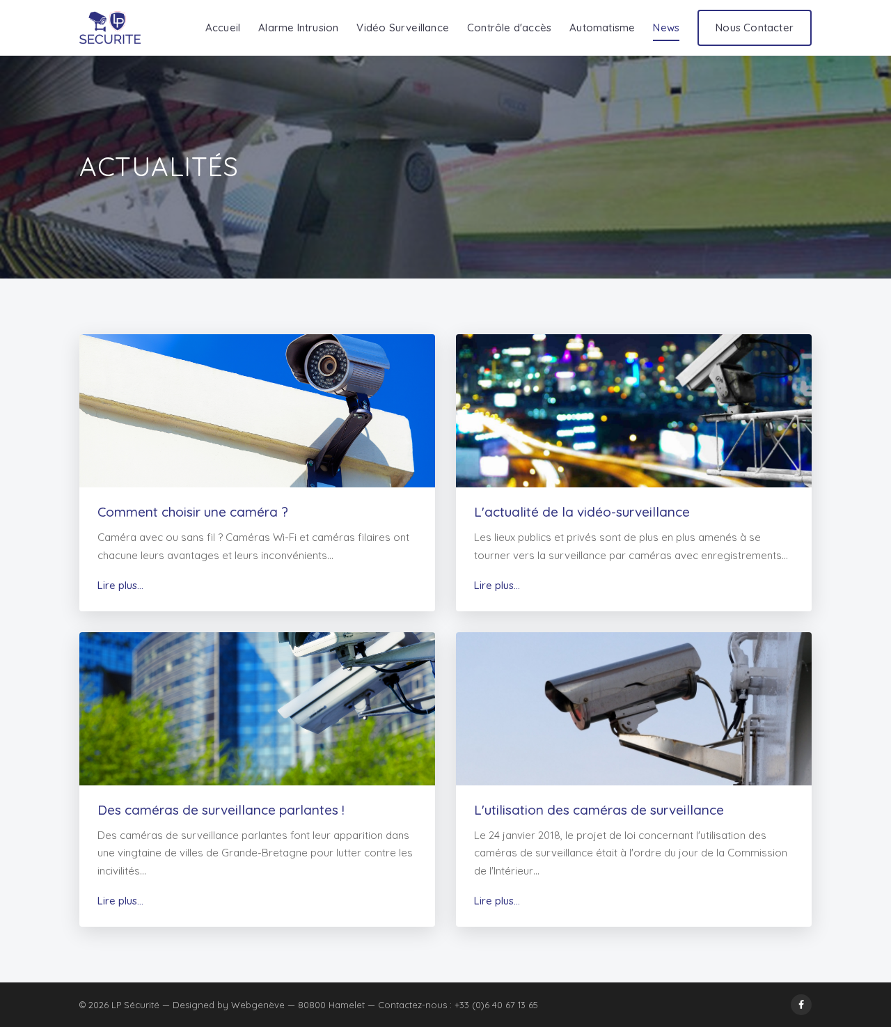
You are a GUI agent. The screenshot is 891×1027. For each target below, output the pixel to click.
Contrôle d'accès (509, 27)
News (666, 27)
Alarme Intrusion (298, 27)
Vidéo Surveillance (402, 27)
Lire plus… (120, 585)
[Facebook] (801, 1004)
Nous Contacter (755, 27)
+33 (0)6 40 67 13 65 (496, 1004)
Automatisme (602, 27)
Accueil (222, 27)
